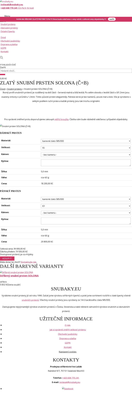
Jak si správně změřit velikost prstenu (68, 329)
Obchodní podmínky (10, 41)
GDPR (3, 48)
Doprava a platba (9, 44)
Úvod (3, 37)
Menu (7, 16)
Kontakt (4, 51)
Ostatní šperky (8, 31)
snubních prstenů (30, 300)
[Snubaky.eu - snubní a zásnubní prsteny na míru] (6, 1)
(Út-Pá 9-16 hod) (17, 8)
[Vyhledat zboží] (2, 74)
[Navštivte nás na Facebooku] (67, 388)
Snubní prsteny (8, 24)
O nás (67, 325)
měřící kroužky (62, 119)
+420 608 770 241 (70, 377)
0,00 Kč (3, 78)
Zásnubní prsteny (9, 27)
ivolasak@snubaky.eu (69, 382)
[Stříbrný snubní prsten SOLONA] (16, 272)
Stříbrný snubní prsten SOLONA (19, 275)
